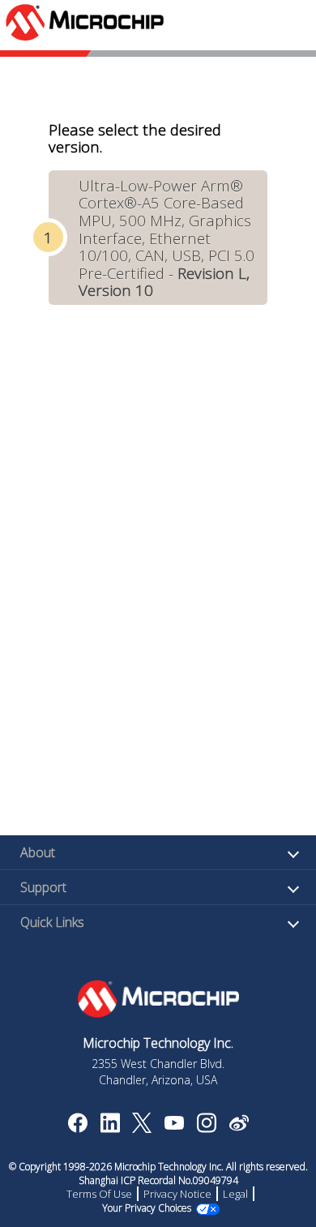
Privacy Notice (177, 1193)
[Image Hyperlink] (174, 1125)
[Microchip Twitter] (142, 1128)
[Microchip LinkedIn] (110, 1128)
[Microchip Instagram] (206, 1128)
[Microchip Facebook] (77, 1128)
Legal (235, 1193)
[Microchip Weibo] (238, 1126)
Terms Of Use (99, 1193)
